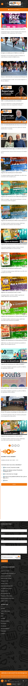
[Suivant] (18, 446)
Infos (2, 613)
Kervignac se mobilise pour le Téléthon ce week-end (12, 53)
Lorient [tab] (9, 684)
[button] (2, 4)
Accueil (3, 608)
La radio (3, 618)
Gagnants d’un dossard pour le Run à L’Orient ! (11, 292)
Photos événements (6, 598)
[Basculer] (26, 613)
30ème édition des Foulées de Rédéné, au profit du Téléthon (14, 388)
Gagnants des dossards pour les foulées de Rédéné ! (12, 364)
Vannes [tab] (19, 684)
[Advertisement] (14, 502)
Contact (3, 633)
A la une (3, 571)
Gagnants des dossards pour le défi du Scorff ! (11, 268)
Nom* (2, 528)
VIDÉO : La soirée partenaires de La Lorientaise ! (11, 100)
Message (3, 545)
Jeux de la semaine (6, 586)
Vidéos (2, 601)
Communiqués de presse (7, 573)
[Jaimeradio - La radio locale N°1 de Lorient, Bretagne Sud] (15, 3)
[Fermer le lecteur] (26, 681)
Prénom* (3, 534)
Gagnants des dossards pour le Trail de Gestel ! (11, 172)
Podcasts (3, 631)
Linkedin (3, 591)
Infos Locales (4, 578)
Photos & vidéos (5, 596)
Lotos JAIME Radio (5, 611)
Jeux (2, 616)
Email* (2, 539)
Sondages (3, 623)
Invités (2, 583)
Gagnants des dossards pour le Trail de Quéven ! (12, 436)
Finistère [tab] (14, 684)
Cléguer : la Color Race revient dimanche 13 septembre (13, 29)
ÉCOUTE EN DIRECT (14, 9)
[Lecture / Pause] (2, 681)
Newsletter (3, 626)
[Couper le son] (23, 681)
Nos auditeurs (4, 593)
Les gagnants (4, 588)
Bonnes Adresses (5, 628)
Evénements (4, 576)
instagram (3, 581)
